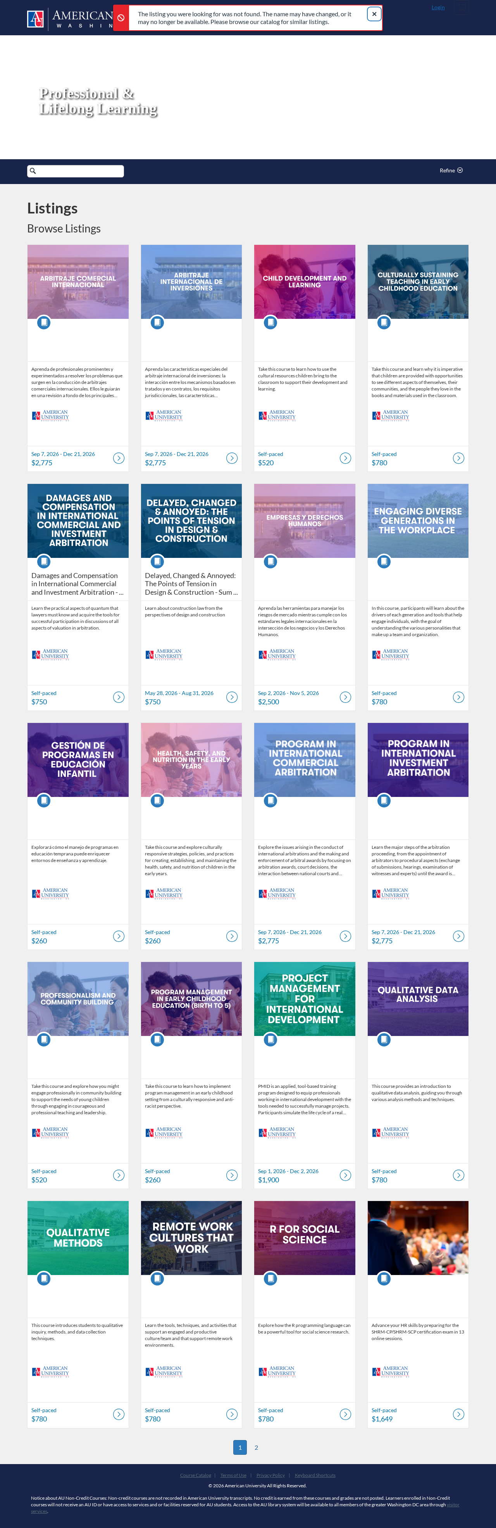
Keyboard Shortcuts (315, 1475)
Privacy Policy (271, 1475)
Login (438, 7)
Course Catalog (195, 1475)
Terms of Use (233, 1475)
